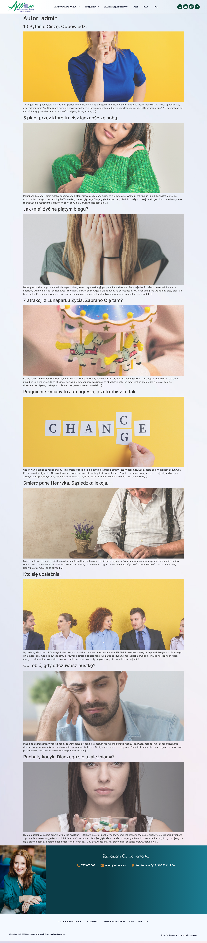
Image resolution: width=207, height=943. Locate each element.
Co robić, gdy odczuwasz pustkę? (59, 665)
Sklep (135, 7)
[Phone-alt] (179, 6)
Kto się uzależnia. (42, 574)
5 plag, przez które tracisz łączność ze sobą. (70, 118)
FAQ (155, 7)
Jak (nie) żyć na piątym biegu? (55, 209)
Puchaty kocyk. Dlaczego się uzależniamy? (69, 757)
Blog (146, 7)
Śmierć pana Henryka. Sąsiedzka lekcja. (65, 483)
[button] (67, 7)
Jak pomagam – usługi (65, 7)
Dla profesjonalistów (116, 7)
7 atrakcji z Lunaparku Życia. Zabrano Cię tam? (73, 300)
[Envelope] (185, 6)
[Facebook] (191, 6)
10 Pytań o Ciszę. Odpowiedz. (55, 26)
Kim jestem (90, 7)
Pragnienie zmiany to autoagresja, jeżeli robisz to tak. (80, 391)
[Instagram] (197, 6)
